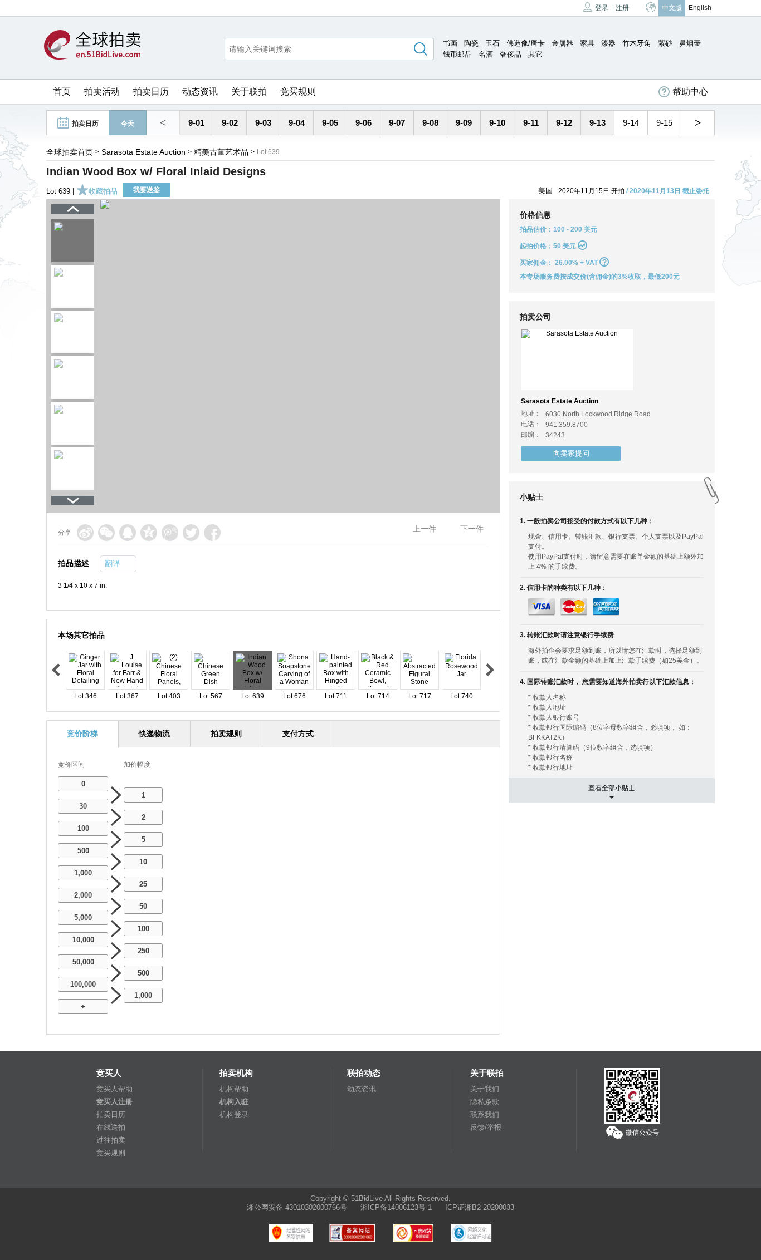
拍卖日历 (151, 91)
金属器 (562, 43)
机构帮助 (233, 1089)
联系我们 (484, 1114)
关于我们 (484, 1089)
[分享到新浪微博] (85, 532)
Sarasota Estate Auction (143, 151)
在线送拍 (110, 1127)
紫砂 (665, 43)
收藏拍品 (103, 191)
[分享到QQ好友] (127, 532)
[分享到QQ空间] (148, 532)
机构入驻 (233, 1101)
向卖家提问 (571, 453)
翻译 (112, 563)
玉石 (492, 43)
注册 (622, 8)
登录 (601, 8)
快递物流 (154, 733)
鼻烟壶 (690, 43)
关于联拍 (249, 91)
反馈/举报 (485, 1127)
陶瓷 (471, 43)
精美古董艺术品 (221, 151)
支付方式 (298, 733)
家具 (587, 43)
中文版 (672, 8)
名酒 (486, 54)
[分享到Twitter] (191, 532)
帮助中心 (690, 91)
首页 (62, 91)
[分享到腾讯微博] (170, 532)
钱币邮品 (457, 54)
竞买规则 (298, 91)
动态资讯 (200, 91)
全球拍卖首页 (69, 151)
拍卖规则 (226, 733)
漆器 (608, 43)
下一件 (472, 528)
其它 (535, 54)
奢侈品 (510, 54)
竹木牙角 (636, 43)
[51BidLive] (92, 45)
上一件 (424, 528)
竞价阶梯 (82, 733)
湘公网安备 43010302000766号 (297, 1207)
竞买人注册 (114, 1101)
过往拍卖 (110, 1140)
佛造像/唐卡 (525, 43)
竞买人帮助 (114, 1089)
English (700, 8)
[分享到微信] (106, 532)
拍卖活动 (102, 91)
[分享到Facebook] (212, 532)
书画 (450, 43)
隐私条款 (484, 1101)
